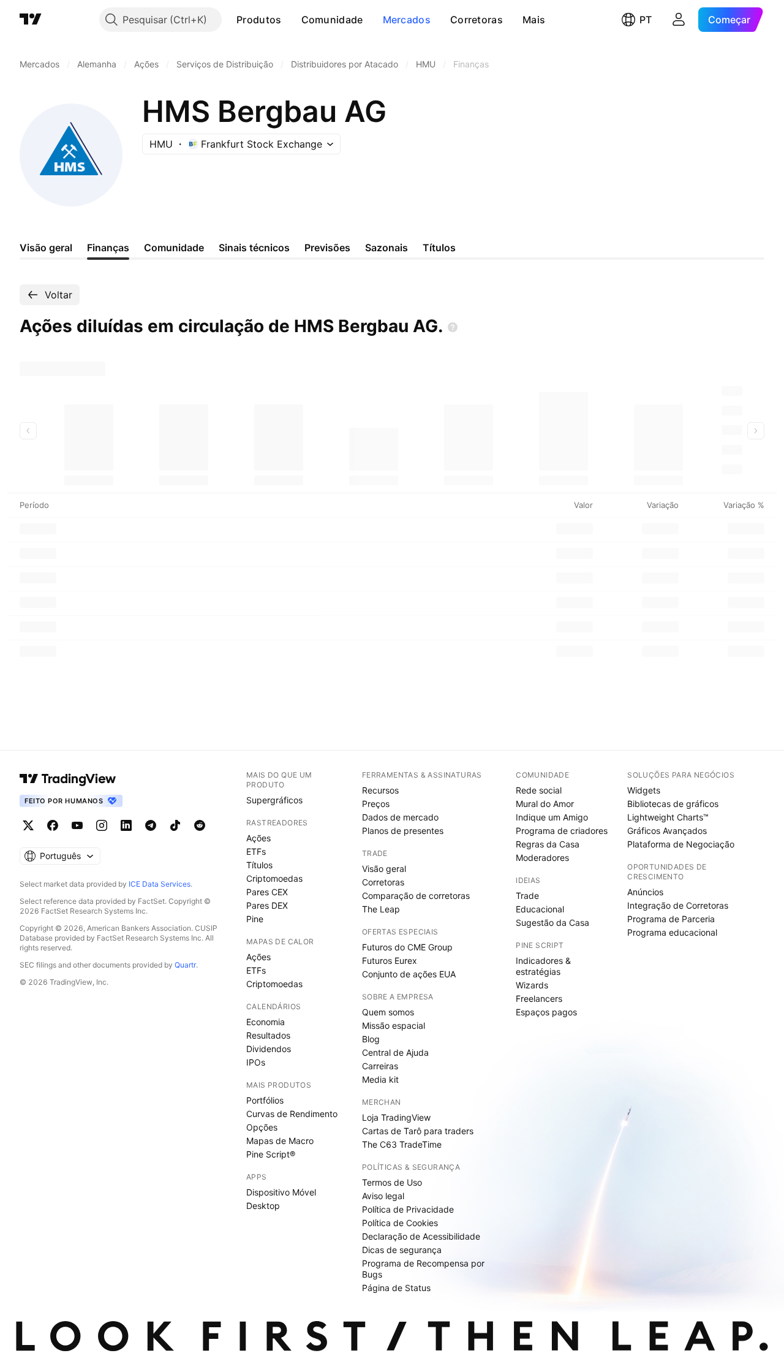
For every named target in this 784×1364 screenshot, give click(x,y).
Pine (254, 919)
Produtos (258, 19)
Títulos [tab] (439, 247)
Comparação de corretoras (416, 895)
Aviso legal (383, 1196)
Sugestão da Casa (552, 922)
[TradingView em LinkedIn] (126, 825)
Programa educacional (672, 932)
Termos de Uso (392, 1182)
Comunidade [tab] (174, 247)
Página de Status (396, 1288)
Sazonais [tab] (386, 247)
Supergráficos (274, 800)
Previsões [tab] (327, 247)
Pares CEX (267, 892)
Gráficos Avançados (667, 830)
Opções (261, 1127)
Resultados (268, 1035)
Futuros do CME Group (407, 947)
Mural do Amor (545, 803)
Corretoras (476, 19)
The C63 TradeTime (402, 1144)
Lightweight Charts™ (668, 817)
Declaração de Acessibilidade (421, 1236)
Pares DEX (267, 905)
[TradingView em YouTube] (77, 825)
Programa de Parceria (671, 919)
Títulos (259, 865)
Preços (376, 803)
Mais (533, 19)
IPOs (255, 1062)
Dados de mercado (400, 817)
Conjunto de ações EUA (409, 974)
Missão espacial (393, 1025)
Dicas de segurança (402, 1250)
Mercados (407, 19)
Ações (258, 838)
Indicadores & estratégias (543, 966)
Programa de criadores (562, 830)
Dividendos (268, 1049)
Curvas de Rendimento (291, 1113)
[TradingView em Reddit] (199, 825)
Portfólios (265, 1100)
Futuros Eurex (389, 960)
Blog (371, 1039)
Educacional (540, 909)
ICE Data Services (159, 883)
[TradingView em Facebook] (52, 825)
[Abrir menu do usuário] (678, 19)
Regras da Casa (547, 844)
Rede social (539, 790)
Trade (527, 895)
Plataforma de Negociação (680, 844)
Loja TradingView (396, 1117)
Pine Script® (270, 1154)
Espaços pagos (546, 1012)
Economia (265, 1022)
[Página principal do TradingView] (31, 19)
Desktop (263, 1205)
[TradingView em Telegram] (150, 825)
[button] (290, 19)
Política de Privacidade (408, 1209)
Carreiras (380, 1066)
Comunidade (332, 19)
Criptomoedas (274, 878)
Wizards (532, 985)
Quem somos (388, 1012)
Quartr (185, 964)
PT (645, 19)
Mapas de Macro (280, 1140)
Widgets (643, 790)
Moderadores (542, 857)
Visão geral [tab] (46, 247)
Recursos (380, 790)
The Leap (381, 909)
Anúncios (645, 892)
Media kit (380, 1079)
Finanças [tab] (108, 247)
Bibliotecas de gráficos (672, 803)
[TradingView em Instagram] (101, 825)
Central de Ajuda (395, 1052)
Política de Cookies (400, 1223)
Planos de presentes (402, 830)
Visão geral (384, 868)
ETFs (256, 851)
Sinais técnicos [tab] (254, 247)
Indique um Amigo (552, 817)
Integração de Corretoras (677, 905)
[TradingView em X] (28, 825)
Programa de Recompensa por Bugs (423, 1268)
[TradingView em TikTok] (175, 825)
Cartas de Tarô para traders (417, 1131)
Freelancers (539, 998)
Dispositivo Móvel (281, 1192)
